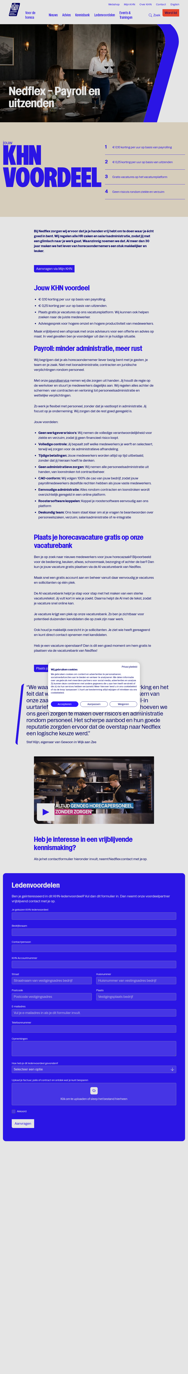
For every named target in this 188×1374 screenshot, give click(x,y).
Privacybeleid (129, 666)
